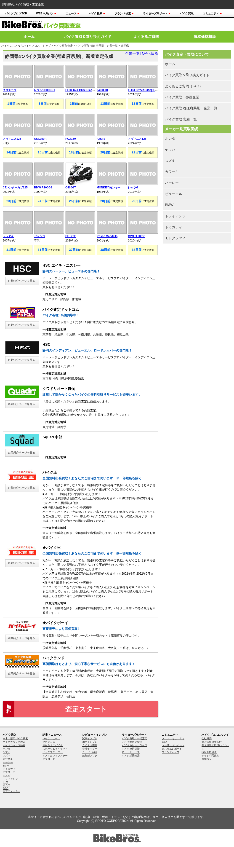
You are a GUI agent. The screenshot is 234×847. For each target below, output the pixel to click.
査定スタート (56, 709)
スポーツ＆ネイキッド (55, 748)
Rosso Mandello (107, 236)
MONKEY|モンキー (108, 187)
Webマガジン (44, 13)
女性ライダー (89, 748)
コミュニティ (211, 13)
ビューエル (173, 194)
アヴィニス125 (12, 138)
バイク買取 (187, 13)
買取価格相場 (205, 36)
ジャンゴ (39, 236)
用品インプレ (89, 741)
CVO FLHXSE (136, 236)
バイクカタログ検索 (14, 741)
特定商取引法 (209, 752)
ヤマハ (170, 150)
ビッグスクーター (53, 752)
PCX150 (70, 138)
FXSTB (101, 138)
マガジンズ (49, 741)
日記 (164, 741)
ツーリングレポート (173, 745)
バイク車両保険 (131, 748)
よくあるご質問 (146, 36)
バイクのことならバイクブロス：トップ (26, 45)
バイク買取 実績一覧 (181, 119)
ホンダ (170, 138)
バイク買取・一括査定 (134, 738)
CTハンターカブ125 (15, 187)
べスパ (6, 775)
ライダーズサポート (155, 13)
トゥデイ (8, 236)
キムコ (6, 785)
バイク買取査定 (63, 45)
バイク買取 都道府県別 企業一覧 (97, 45)
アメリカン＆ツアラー (55, 755)
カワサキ (172, 172)
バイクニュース (51, 738)
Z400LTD (102, 90)
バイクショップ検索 (14, 745)
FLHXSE (70, 236)
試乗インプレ (89, 738)
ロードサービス (131, 752)
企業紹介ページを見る (21, 280)
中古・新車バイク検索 (15, 738)
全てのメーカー (11, 791)
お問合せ (207, 759)
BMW (169, 205)
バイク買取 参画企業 (182, 97)
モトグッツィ (175, 238)
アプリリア (9, 772)
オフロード (49, 759)
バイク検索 (95, 13)
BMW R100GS (43, 187)
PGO (5, 788)
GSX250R (40, 138)
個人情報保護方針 (212, 741)
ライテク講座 (89, 745)
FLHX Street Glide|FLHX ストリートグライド (156, 90)
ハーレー (172, 183)
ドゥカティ (173, 227)
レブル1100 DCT (44, 90)
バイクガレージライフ (134, 745)
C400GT (70, 187)
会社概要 (207, 738)
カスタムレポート (172, 748)
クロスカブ (9, 90)
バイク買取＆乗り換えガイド (88, 36)
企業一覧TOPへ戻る (141, 53)
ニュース (71, 13)
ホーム (29, 36)
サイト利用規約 (210, 755)
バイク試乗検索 (131, 755)
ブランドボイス (170, 752)
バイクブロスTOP (16, 13)
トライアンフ (175, 216)
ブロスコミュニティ (173, 738)
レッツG (133, 187)
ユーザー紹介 (89, 752)
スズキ (170, 161)
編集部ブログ (89, 755)
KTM (5, 782)
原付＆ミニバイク (53, 745)
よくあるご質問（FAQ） (184, 86)
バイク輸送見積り (132, 741)
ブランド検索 (122, 13)
